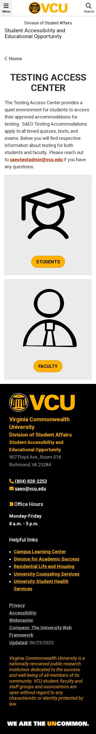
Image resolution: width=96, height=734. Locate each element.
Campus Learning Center (40, 551)
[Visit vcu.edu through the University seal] (48, 404)
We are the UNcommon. (48, 724)
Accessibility (22, 613)
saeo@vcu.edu (30, 488)
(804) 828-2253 (31, 481)
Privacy (17, 605)
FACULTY (48, 366)
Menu (6, 11)
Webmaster (21, 620)
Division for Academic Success (46, 559)
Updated (18, 642)
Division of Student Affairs (48, 23)
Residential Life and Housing (44, 566)
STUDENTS (48, 261)
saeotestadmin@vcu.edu (36, 159)
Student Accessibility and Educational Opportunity (35, 33)
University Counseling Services (46, 574)
